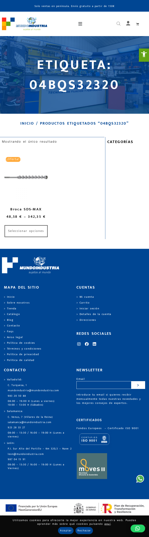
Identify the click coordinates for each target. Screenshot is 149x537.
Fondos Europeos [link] (89, 428)
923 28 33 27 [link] (16, 428)
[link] (144, 55)
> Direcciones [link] (86, 320)
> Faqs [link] (9, 331)
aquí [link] (107, 523)
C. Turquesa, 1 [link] (17, 385)
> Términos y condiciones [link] (22, 348)
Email (80, 379)
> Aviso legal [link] (13, 337)
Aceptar (66, 530)
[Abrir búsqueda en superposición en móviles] (118, 24)
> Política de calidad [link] (19, 360)
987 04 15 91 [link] (17, 459)
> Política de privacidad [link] (21, 354)
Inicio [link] (27, 123)
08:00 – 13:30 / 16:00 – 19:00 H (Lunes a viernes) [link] (36, 435)
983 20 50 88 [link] (17, 396)
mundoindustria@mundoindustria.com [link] (33, 391)
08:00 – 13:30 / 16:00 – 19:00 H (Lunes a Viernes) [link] (36, 466)
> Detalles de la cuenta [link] (93, 314)
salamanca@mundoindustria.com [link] (30, 422)
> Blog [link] (9, 320)
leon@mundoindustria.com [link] (26, 454)
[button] (80, 24)
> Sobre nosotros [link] (17, 302)
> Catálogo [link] (12, 314)
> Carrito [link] (83, 302)
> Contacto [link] (12, 325)
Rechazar (84, 530)
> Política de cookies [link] (19, 343)
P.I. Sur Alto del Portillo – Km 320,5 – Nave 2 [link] (40, 449)
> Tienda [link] (10, 308)
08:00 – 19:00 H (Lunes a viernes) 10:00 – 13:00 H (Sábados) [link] (31, 403)
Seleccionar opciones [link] (26, 231)
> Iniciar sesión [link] (87, 308)
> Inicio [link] (9, 297)
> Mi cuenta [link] (85, 297)
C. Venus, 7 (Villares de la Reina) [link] (30, 417)
